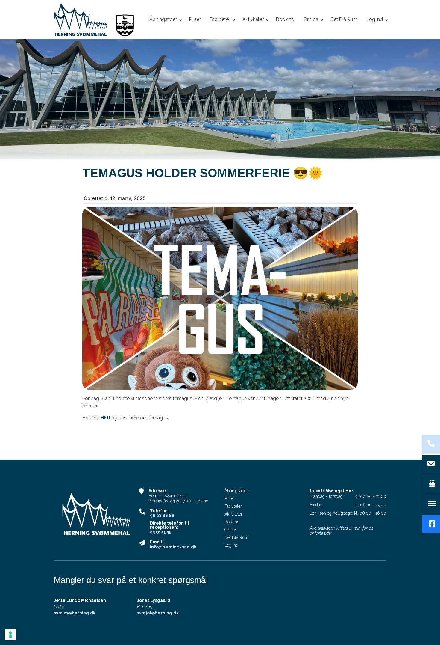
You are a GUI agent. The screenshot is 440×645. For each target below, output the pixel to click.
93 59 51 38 (161, 532)
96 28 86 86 (162, 515)
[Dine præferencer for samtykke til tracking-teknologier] (10, 634)
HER (105, 418)
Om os (230, 530)
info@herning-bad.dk (173, 547)
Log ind (231, 545)
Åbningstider (236, 491)
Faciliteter (233, 506)
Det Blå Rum (236, 537)
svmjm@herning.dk (74, 613)
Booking (231, 522)
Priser (229, 498)
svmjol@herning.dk (158, 613)
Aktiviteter (233, 514)
